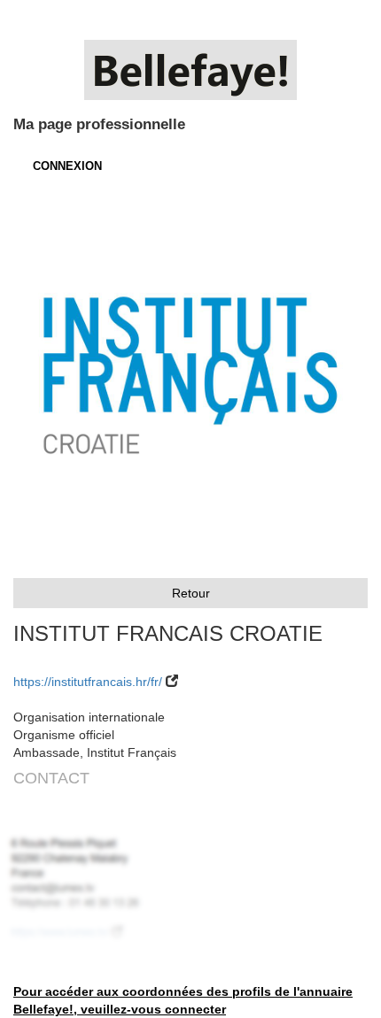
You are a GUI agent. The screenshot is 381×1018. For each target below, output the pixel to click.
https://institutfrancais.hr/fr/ (87, 682)
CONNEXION (67, 166)
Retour (191, 593)
